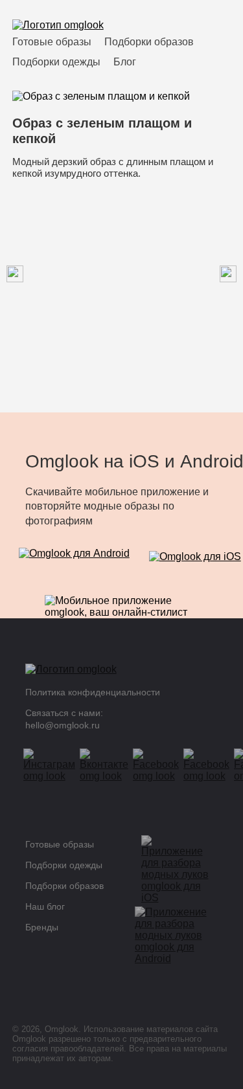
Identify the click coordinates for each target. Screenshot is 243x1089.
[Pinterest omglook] (210, 765)
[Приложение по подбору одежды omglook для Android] (74, 562)
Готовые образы (51, 41)
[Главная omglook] (112, 673)
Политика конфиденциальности (92, 692)
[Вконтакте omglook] (108, 765)
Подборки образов (149, 41)
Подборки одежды (56, 61)
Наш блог (45, 906)
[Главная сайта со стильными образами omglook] (58, 25)
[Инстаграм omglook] (53, 765)
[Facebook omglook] (160, 765)
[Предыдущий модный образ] (228, 275)
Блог (124, 61)
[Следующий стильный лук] (15, 275)
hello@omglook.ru (62, 725)
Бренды (41, 927)
